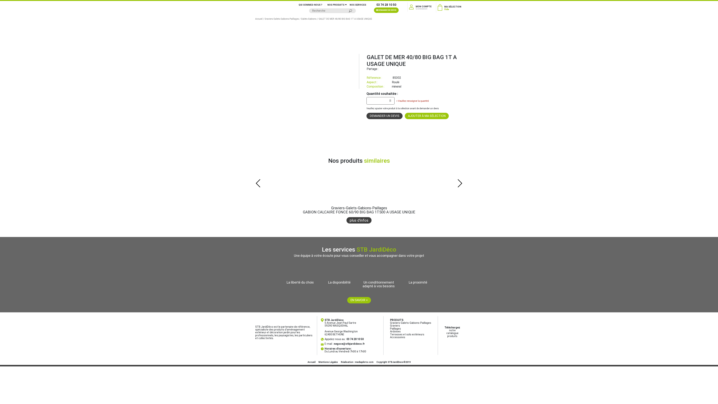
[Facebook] (381, 69)
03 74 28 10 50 (386, 5)
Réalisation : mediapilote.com (357, 362)
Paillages (395, 328)
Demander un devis (384, 116)
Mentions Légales (328, 362)
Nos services (358, 5)
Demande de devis (387, 10)
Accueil (259, 19)
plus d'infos (359, 220)
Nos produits (335, 5)
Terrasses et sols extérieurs (407, 334)
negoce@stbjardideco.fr (349, 343)
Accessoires (397, 337)
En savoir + (359, 300)
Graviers (395, 325)
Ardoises (395, 331)
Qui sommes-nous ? (310, 5)
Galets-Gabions (309, 19)
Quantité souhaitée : (382, 94)
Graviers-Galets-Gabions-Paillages (282, 19)
